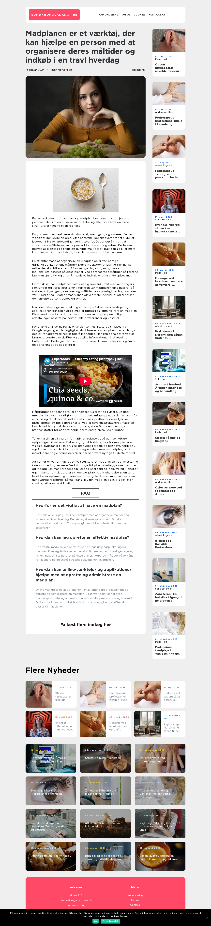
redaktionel (138, 69)
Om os (126, 14)
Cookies (139, 14)
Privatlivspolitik (111, 921)
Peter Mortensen (60, 69)
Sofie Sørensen (163, 219)
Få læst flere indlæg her (85, 624)
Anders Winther (164, 112)
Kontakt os (157, 14)
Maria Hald (161, 59)
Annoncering (109, 14)
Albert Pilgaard (163, 165)
